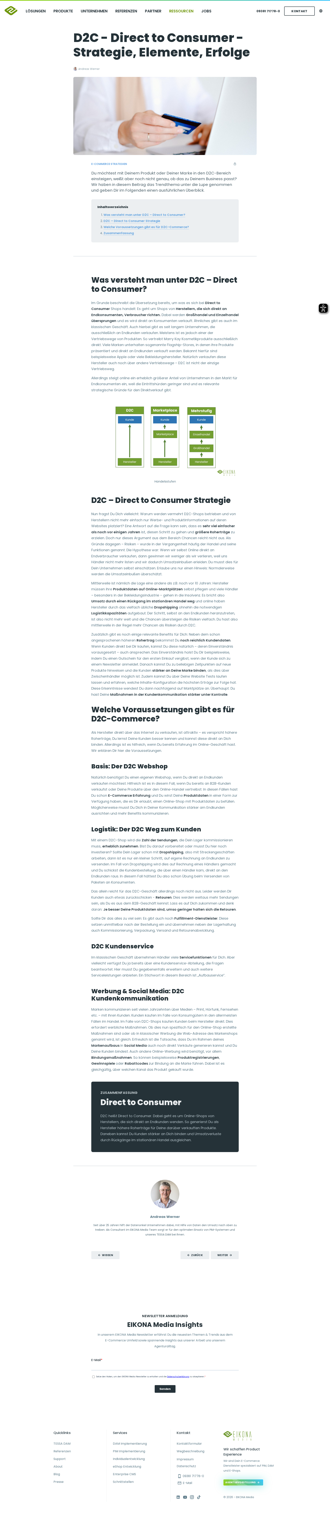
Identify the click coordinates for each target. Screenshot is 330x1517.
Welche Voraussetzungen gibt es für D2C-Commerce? (146, 227)
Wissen (107, 1255)
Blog (56, 1474)
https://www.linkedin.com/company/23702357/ (178, 1497)
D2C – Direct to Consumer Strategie (132, 221)
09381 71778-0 (268, 11)
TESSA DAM (61, 1443)
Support (59, 1459)
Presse (58, 1482)
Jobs (206, 11)
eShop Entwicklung (127, 1466)
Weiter (222, 1255)
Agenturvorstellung (240, 1482)
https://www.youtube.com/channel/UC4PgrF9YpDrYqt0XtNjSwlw (185, 1497)
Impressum (185, 1459)
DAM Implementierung (130, 1443)
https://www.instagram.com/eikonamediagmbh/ (192, 1497)
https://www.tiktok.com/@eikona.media (199, 1497)
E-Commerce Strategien (109, 164)
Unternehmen (94, 11)
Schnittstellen (123, 1482)
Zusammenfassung (119, 233)
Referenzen (126, 11)
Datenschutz (186, 1466)
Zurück (197, 1255)
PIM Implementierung (129, 1451)
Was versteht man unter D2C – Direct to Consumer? (144, 215)
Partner (153, 11)
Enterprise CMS (124, 1474)
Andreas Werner (89, 69)
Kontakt (299, 11)
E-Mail (184, 1483)
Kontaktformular (189, 1443)
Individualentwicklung (129, 1459)
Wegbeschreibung (190, 1451)
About (58, 1466)
